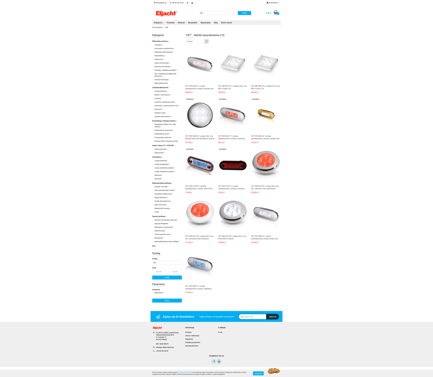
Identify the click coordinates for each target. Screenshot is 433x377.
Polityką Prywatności (185, 372)
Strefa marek (226, 23)
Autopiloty (158, 45)
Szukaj (167, 277)
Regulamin (189, 339)
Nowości (181, 23)
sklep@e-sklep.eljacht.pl (165, 347)
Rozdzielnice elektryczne (163, 194)
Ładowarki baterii (160, 91)
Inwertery (157, 98)
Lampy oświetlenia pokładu (164, 168)
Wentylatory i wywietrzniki (163, 227)
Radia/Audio (159, 153)
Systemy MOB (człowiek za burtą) (166, 141)
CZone (156, 212)
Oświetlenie (156, 157)
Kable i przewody (160, 205)
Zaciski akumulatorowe (162, 201)
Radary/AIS (158, 59)
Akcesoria (158, 109)
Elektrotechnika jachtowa (162, 183)
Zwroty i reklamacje (192, 336)
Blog (216, 23)
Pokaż (167, 301)
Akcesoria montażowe (162, 66)
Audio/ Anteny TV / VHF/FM (163, 145)
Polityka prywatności (192, 342)
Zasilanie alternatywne (162, 116)
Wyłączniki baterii (160, 197)
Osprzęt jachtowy (159, 216)
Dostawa (188, 332)
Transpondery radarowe (162, 137)
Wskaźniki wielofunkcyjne (163, 52)
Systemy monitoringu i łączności (165, 220)
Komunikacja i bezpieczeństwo (164, 121)
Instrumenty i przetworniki (163, 48)
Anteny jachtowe (160, 149)
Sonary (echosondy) (161, 63)
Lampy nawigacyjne (161, 164)
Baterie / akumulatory (162, 95)
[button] (189, 328)
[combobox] (197, 41)
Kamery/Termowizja (161, 80)
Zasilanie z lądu (160, 113)
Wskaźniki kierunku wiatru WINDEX (166, 241)
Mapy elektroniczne (161, 83)
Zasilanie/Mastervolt (160, 88)
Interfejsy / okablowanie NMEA (165, 70)
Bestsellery (192, 23)
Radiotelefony (159, 56)
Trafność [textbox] (189, 41)
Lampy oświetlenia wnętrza (164, 171)
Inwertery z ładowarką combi (164, 102)
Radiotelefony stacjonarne (163, 130)
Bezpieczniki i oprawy (162, 208)
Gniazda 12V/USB (160, 187)
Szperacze (158, 175)
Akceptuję (258, 373)
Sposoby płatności (191, 346)
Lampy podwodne (160, 161)
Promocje (171, 23)
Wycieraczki (158, 238)
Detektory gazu (159, 231)
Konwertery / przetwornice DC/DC (166, 106)
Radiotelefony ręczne (161, 134)
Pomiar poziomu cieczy (162, 234)
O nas (220, 332)
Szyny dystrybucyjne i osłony (164, 190)
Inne (153, 246)
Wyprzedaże (206, 23)
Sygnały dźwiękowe (161, 223)
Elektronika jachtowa (160, 41)
